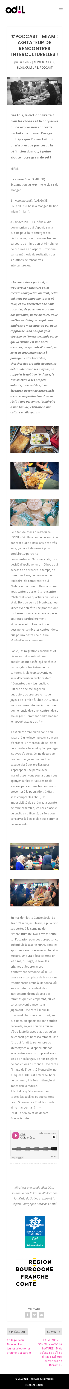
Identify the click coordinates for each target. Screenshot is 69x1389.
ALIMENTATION (43, 62)
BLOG (20, 67)
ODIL (12, 1163)
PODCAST (46, 67)
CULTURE (31, 67)
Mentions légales (34, 1384)
